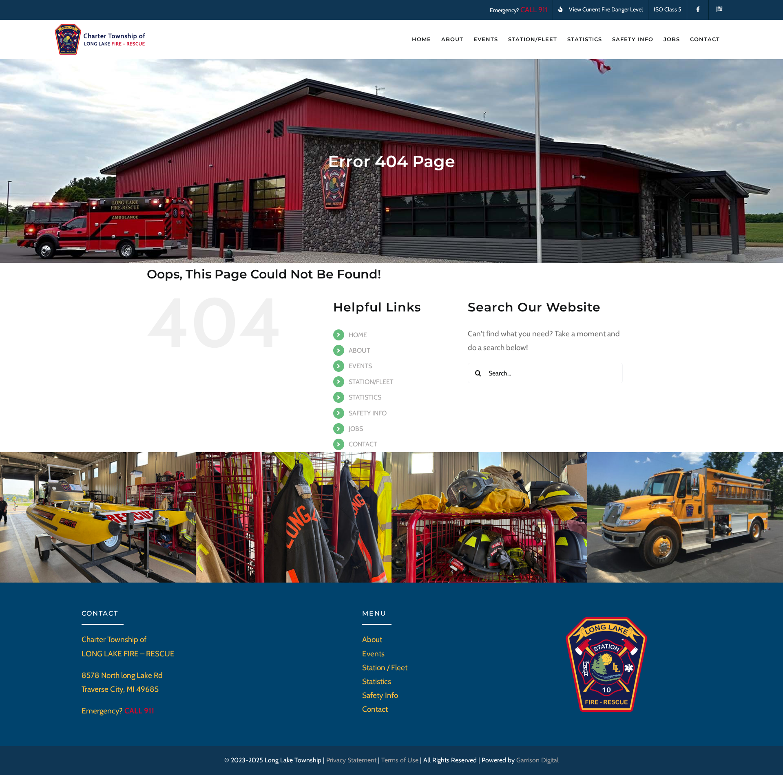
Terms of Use (399, 760)
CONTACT (363, 444)
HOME (358, 335)
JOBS (356, 429)
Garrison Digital (537, 760)
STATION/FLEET (371, 382)
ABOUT (359, 350)
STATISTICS (365, 397)
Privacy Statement (351, 760)
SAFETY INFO (368, 413)
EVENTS (360, 366)
